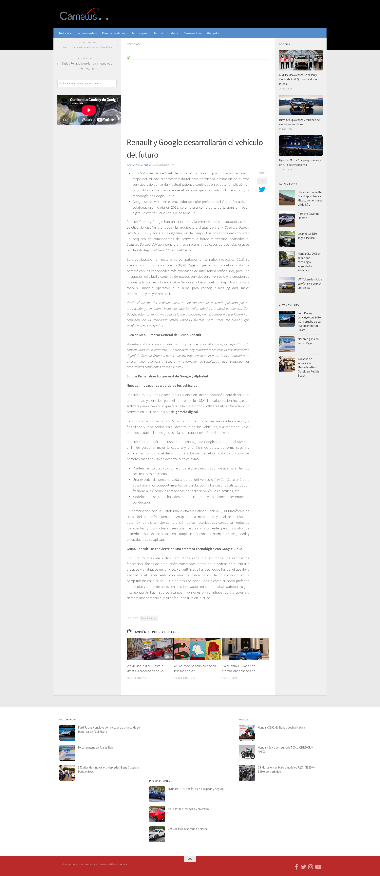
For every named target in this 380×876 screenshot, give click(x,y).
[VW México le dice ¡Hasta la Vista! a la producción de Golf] (150, 649)
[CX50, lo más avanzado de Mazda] (157, 834)
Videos (173, 33)
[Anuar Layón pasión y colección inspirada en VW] (197, 649)
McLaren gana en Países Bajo (96, 747)
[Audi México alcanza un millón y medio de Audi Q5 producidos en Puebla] (301, 60)
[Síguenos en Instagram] (311, 867)
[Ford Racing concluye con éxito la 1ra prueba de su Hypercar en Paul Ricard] (287, 319)
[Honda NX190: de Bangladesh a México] (247, 733)
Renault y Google (149, 618)
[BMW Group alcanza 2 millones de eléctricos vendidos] (301, 105)
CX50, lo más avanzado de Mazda (188, 829)
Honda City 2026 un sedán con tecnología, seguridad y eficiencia (309, 262)
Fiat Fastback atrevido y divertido (188, 809)
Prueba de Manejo (114, 33)
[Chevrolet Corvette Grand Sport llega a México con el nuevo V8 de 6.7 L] (287, 197)
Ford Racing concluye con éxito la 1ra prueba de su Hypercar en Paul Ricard (309, 321)
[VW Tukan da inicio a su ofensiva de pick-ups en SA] (287, 285)
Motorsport (140, 33)
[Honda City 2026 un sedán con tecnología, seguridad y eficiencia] (287, 259)
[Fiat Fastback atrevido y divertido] (157, 814)
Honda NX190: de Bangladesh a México (281, 727)
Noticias (65, 33)
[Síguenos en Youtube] (318, 867)
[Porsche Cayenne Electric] (287, 219)
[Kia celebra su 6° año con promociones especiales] (245, 649)
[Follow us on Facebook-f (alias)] (296, 867)
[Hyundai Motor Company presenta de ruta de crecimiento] (301, 145)
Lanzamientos (86, 33)
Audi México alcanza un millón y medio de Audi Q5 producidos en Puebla (298, 79)
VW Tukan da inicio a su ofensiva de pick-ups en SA (310, 283)
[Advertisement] (87, 193)
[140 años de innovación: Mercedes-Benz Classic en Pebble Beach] (287, 364)
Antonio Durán (142, 165)
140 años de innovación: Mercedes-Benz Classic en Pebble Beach (308, 367)
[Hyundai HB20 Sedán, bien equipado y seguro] (157, 794)
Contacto (122, 864)
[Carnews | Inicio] (84, 14)
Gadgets (213, 33)
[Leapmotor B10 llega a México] (287, 239)
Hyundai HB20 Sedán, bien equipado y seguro (196, 789)
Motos (158, 33)
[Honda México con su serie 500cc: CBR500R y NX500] (247, 753)
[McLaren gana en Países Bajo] (287, 344)
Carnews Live (192, 33)
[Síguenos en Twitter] (303, 867)
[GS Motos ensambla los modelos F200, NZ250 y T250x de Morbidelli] (247, 773)
